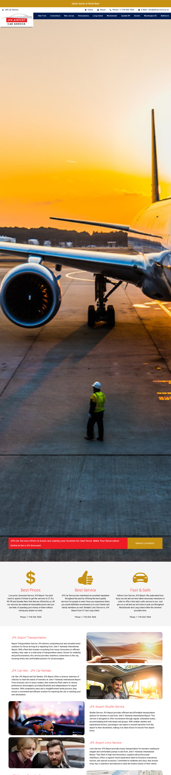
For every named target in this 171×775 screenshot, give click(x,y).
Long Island (98, 16)
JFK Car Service (11, 10)
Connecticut (55, 16)
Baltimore (165, 16)
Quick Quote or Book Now (85, 3)
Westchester (112, 16)
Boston (137, 16)
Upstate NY (125, 16)
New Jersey (69, 16)
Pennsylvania (83, 16)
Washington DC (150, 16)
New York (42, 16)
